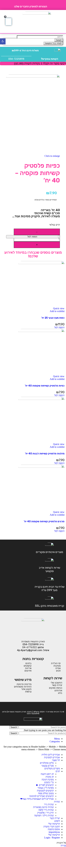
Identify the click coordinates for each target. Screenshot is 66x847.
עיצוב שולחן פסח (46, 793)
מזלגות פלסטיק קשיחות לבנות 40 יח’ (44, 453)
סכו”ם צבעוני (47, 765)
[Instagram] (30, 706)
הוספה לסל (32, 237)
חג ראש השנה (47, 774)
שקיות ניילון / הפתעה (44, 815)
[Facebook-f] (35, 706)
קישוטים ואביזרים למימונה (41, 796)
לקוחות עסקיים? (49, 58)
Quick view (58, 308)
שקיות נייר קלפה (46, 810)
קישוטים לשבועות (45, 790)
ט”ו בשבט (49, 782)
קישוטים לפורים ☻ (45, 785)
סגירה (63, 845)
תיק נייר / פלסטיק (45, 812)
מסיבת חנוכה (48, 779)
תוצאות (59, 40)
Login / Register (52, 837)
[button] (60, 21)
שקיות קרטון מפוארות (43, 807)
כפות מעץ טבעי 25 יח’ (52, 317)
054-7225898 (16, 58)
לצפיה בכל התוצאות (53, 43)
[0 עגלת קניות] (8, 21)
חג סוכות (50, 776)
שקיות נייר (49, 804)
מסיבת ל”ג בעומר (46, 787)
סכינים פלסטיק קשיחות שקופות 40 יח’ (44, 521)
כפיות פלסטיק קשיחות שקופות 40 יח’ (44, 385)
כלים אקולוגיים (47, 763)
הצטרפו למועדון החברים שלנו (30, 6)
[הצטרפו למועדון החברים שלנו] (50, 5)
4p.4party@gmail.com (29, 650)
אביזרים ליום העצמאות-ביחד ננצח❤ (37, 799)
